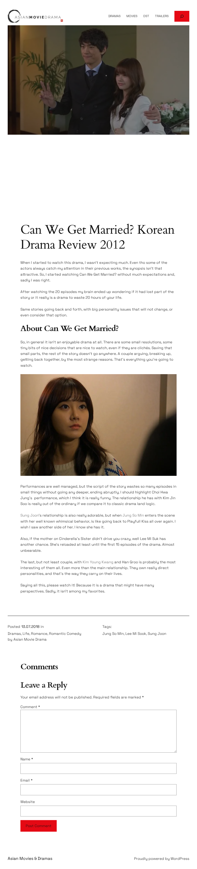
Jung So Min (133, 515)
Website (27, 801)
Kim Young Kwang (98, 562)
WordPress (180, 858)
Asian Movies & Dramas (30, 858)
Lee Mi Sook (135, 633)
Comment (30, 706)
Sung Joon (29, 515)
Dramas (14, 633)
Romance (39, 633)
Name (26, 759)
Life (26, 633)
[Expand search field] (181, 16)
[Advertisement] (98, 184)
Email (26, 780)
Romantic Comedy (65, 633)
